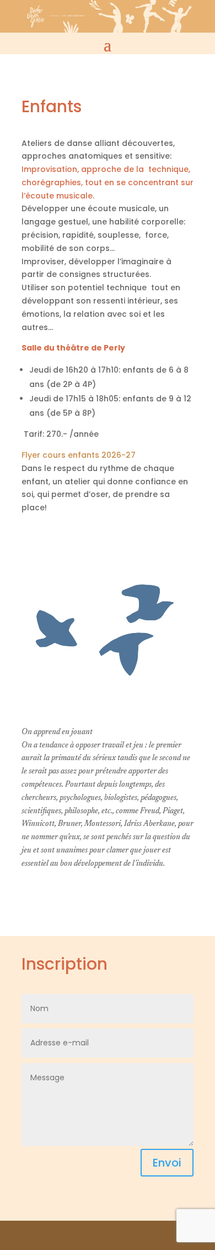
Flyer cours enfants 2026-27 (79, 455)
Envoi (167, 1162)
